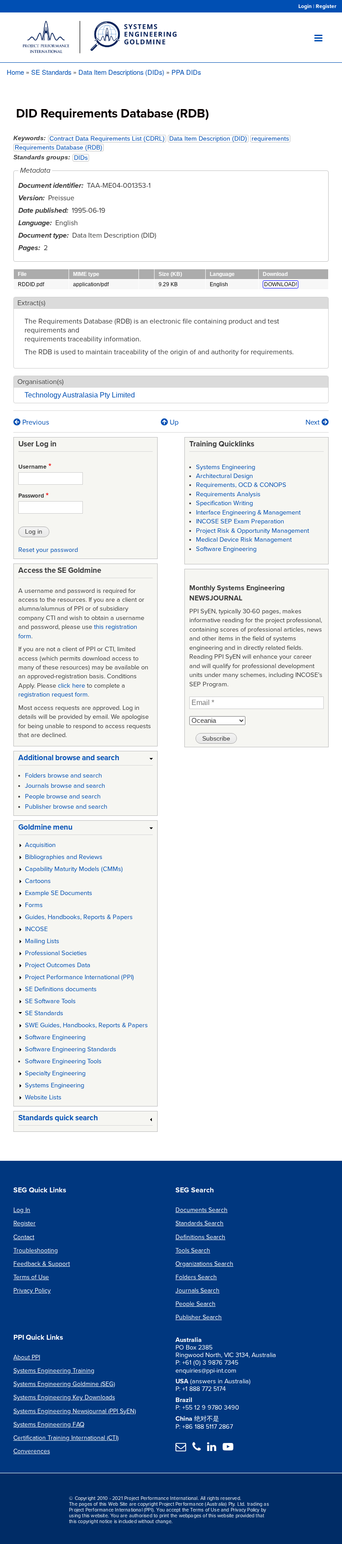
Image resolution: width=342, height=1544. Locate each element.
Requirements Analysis (228, 494)
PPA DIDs (186, 72)
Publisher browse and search (66, 806)
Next (313, 422)
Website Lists (43, 1097)
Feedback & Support (41, 1264)
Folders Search (196, 1277)
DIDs (81, 157)
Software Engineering (55, 1037)
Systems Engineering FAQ (48, 1424)
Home (15, 72)
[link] (85, 760)
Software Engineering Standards (70, 1049)
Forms (34, 905)
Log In (21, 1210)
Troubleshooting (35, 1250)
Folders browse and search (63, 775)
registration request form (53, 694)
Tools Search (192, 1250)
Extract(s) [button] (31, 303)
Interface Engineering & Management (248, 512)
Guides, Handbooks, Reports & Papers (79, 917)
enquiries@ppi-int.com (205, 1370)
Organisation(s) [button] (40, 381)
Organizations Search (204, 1264)
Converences (31, 1451)
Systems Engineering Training (53, 1370)
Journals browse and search (65, 786)
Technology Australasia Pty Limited (79, 395)
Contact (23, 1237)
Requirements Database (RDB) (58, 147)
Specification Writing (224, 503)
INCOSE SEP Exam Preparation (240, 521)
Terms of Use (31, 1277)
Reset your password (48, 550)
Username (32, 466)
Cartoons (38, 881)
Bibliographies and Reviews (63, 857)
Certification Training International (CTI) (65, 1438)
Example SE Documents (58, 893)
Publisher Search (198, 1317)
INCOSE (36, 929)
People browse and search (63, 796)
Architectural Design (224, 476)
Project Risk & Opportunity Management (252, 531)
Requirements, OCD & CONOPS (241, 485)
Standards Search (199, 1223)
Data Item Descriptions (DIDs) (121, 72)
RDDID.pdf (31, 284)
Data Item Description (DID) (208, 138)
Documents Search (201, 1210)
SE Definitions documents (61, 989)
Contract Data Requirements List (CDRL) (107, 138)
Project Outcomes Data (57, 965)
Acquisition (40, 845)
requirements (270, 138)
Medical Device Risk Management (244, 539)
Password (31, 495)
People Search (195, 1304)
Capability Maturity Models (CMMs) (74, 869)
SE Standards (51, 72)
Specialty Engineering (55, 1073)
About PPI (26, 1357)
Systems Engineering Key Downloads (64, 1397)
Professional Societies (56, 953)
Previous (34, 422)
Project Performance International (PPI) (79, 977)
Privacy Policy (32, 1290)
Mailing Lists (42, 941)
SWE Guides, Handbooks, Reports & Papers (86, 1025)
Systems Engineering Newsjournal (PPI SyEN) (74, 1411)
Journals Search (197, 1290)
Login (305, 6)
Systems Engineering (54, 1085)
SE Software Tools (50, 1001)
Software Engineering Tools (63, 1061)
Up (174, 422)
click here (71, 685)
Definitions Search (200, 1237)
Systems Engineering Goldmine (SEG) (64, 1384)
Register (326, 6)
